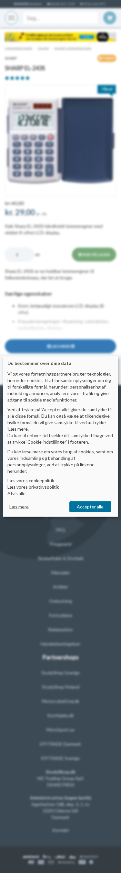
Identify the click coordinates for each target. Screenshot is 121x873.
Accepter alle (90, 506)
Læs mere (19, 506)
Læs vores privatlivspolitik (33, 487)
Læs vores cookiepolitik (30, 480)
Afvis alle (16, 493)
